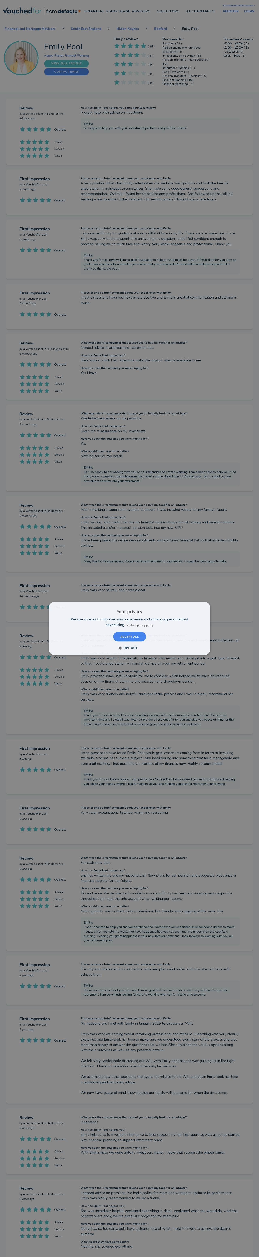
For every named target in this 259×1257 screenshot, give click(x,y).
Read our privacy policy (139, 625)
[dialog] (129, 628)
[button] (129, 648)
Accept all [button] (129, 637)
